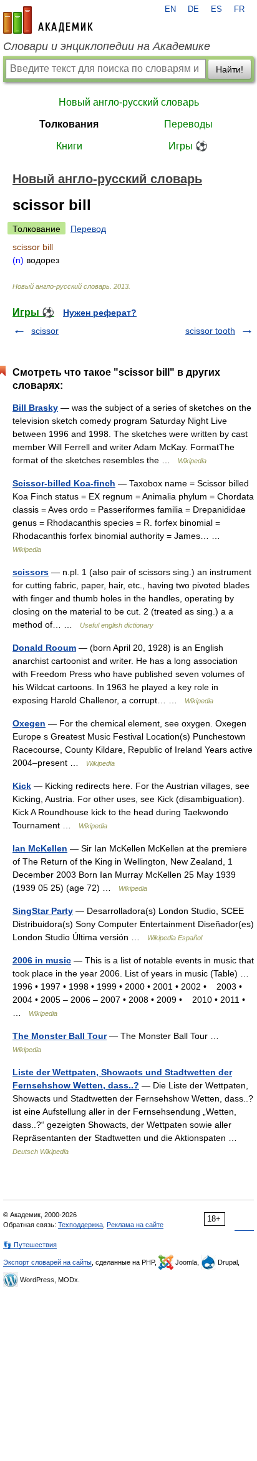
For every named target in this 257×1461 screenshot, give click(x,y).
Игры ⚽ (188, 146)
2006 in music (41, 960)
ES (216, 9)
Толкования (69, 124)
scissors (30, 572)
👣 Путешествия (30, 1244)
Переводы (188, 124)
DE (193, 9)
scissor (45, 331)
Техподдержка (80, 1224)
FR (239, 9)
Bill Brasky (35, 408)
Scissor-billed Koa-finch (63, 483)
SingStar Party (42, 911)
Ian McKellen (39, 848)
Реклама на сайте (135, 1224)
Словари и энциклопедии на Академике (106, 46)
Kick (21, 786)
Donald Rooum (44, 648)
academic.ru (48, 20)
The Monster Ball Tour (59, 1036)
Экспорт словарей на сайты (47, 1262)
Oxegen (29, 723)
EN (170, 9)
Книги (69, 146)
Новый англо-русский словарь (129, 102)
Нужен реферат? (100, 313)
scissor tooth (210, 331)
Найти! (229, 69)
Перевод (88, 229)
